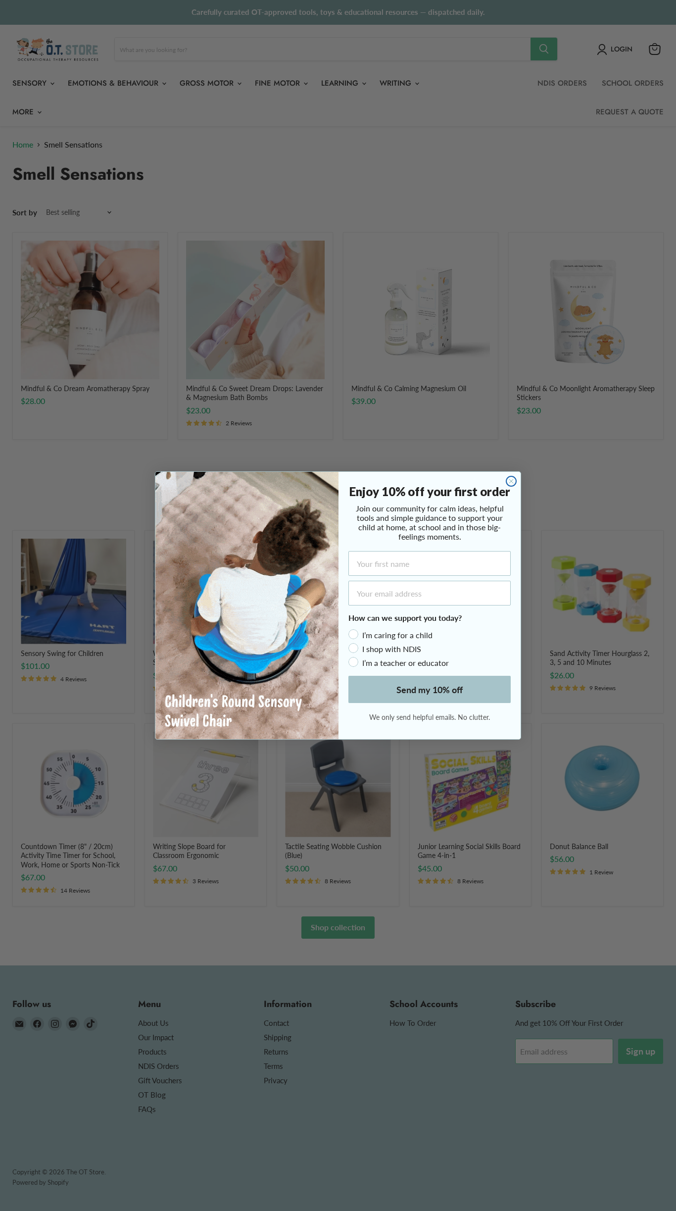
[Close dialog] (511, 481)
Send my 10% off (429, 689)
